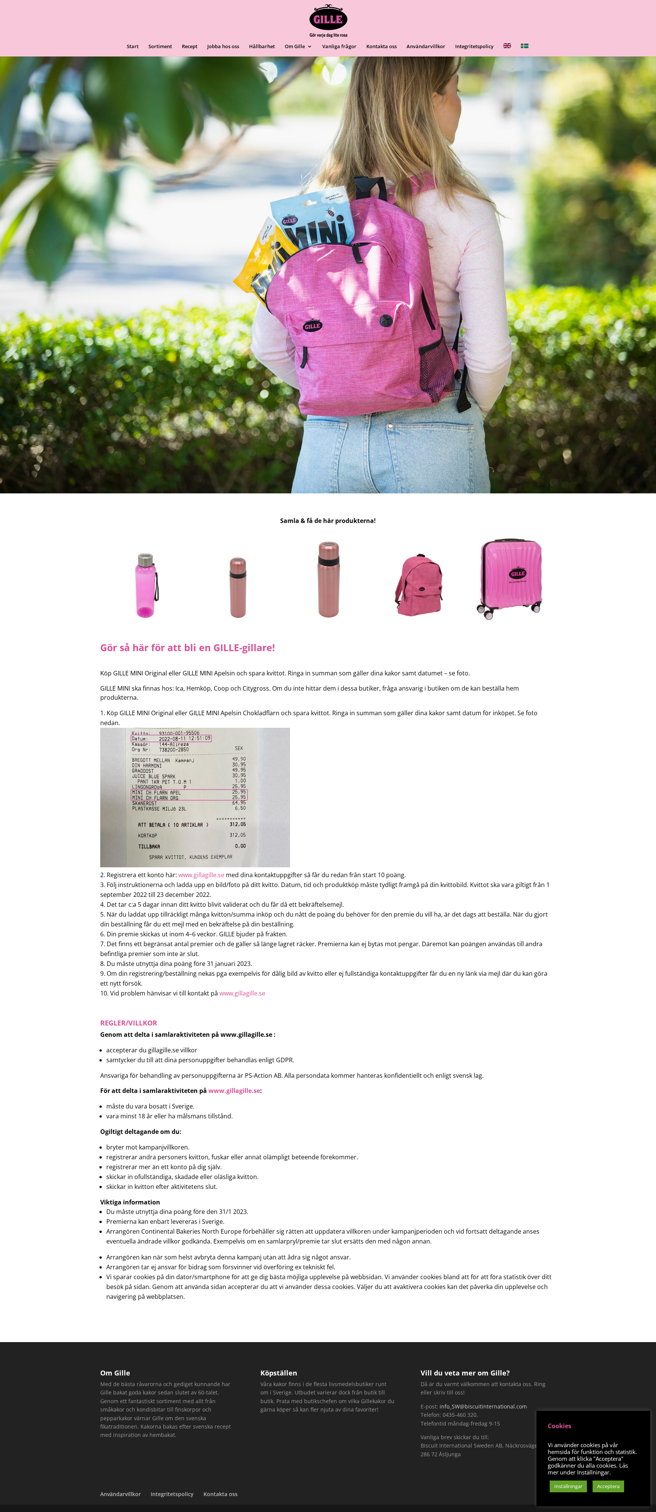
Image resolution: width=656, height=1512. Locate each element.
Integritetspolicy (474, 47)
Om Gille (295, 47)
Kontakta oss (381, 47)
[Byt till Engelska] (507, 50)
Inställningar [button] (568, 1486)
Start (133, 47)
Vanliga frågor (339, 47)
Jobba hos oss (223, 47)
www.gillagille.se (201, 875)
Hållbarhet (262, 47)
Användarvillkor (426, 47)
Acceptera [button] (608, 1486)
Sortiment (160, 47)
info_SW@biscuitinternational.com (483, 1406)
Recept (189, 47)
